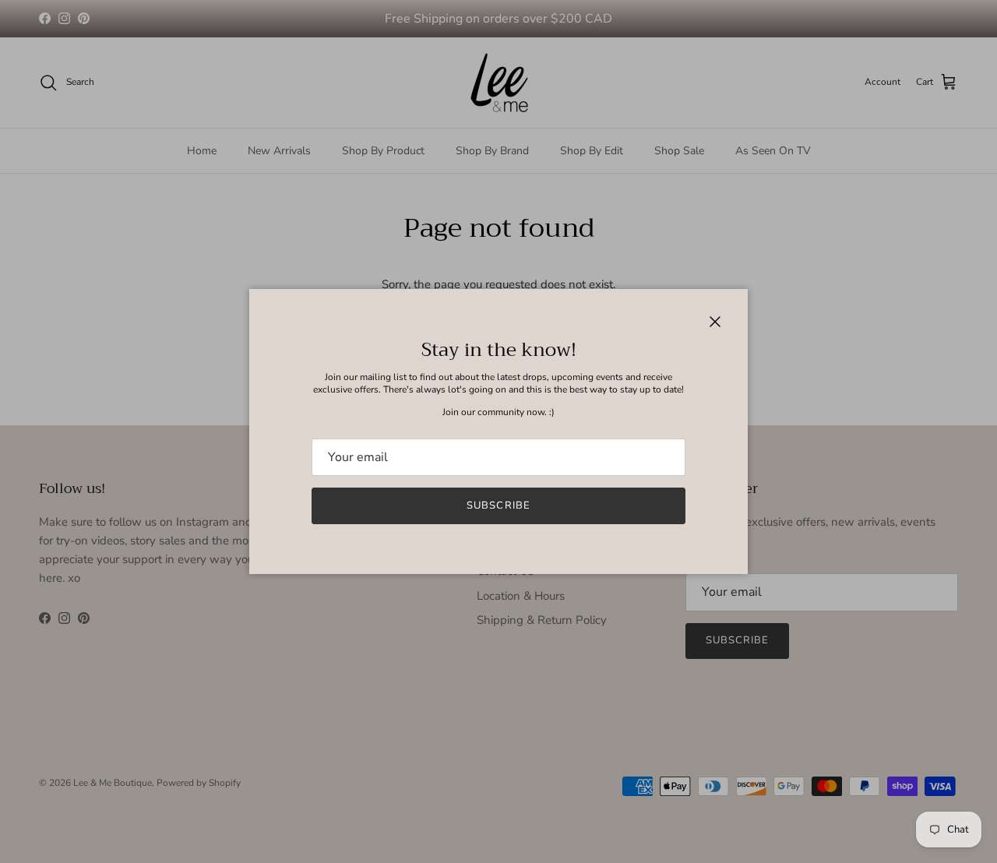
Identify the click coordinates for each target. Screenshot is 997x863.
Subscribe (498, 505)
